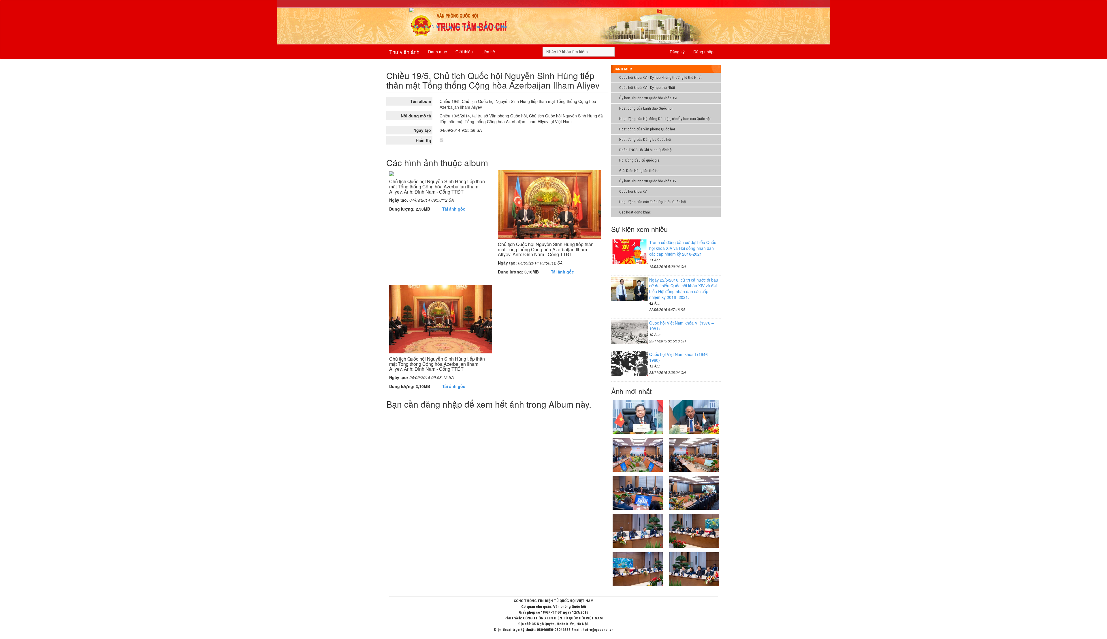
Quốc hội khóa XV (633, 191)
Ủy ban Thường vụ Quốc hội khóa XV (647, 181)
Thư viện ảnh (404, 51)
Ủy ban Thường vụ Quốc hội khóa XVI (648, 98)
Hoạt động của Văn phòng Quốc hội (647, 129)
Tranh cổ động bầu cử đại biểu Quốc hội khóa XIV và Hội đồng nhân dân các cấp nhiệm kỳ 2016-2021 (682, 248)
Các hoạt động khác (635, 212)
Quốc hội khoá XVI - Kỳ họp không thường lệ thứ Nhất (660, 77)
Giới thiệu (464, 52)
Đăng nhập (703, 52)
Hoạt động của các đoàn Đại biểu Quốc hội (652, 202)
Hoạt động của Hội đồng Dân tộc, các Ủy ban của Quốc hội (665, 119)
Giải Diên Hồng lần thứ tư (638, 170)
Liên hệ (488, 52)
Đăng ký (677, 52)
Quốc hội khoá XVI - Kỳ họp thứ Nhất (647, 87)
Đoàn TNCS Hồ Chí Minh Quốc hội (645, 150)
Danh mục (437, 52)
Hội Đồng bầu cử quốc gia (639, 160)
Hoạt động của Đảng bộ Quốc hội (645, 139)
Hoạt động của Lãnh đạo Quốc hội (646, 108)
